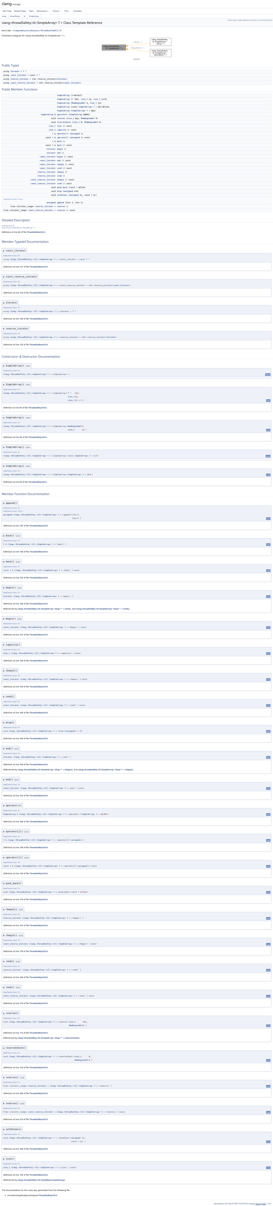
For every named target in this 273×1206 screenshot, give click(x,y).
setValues (62, 195)
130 (21, 318)
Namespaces (42, 11)
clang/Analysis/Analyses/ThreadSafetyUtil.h (37, 30)
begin (60, 149)
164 (21, 686)
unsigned (75, 134)
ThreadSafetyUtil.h (36, 232)
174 (21, 1003)
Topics (31, 11)
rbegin (60, 172)
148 (21, 551)
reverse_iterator (19, 79)
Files (66, 11)
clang (4, 16)
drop (59, 191)
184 (21, 738)
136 (21, 660)
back (59, 141)
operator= (62, 114)
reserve (61, 118)
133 (21, 292)
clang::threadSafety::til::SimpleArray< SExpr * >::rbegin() (45, 769)
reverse (61, 206)
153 (21, 577)
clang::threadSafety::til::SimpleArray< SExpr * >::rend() (44, 608)
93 (21, 482)
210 (21, 1119)
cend (59, 168)
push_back (62, 187)
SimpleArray (34, 16)
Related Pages (20, 11)
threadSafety (15, 16)
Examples (78, 11)
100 (21, 821)
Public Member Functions (247, 20)
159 (21, 764)
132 (21, 344)
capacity (61, 130)
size (59, 126)
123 (21, 1067)
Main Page (7, 11)
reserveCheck (64, 122)
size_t (84, 99)
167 (21, 925)
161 (21, 634)
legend (136, 59)
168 (21, 977)
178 (21, 899)
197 (21, 525)
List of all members (265, 20)
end (58, 153)
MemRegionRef (78, 103)
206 (21, 1093)
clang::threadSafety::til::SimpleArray (31, 259)
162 (21, 795)
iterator (14, 71)
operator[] (62, 134)
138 (21, 847)
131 (21, 266)
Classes (56, 11)
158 (21, 603)
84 (19, 232)
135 (21, 1174)
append (60, 202)
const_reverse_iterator (22, 83)
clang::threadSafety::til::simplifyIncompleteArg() (41, 1180)
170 (21, 951)
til (24, 16)
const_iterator (18, 75)
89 (21, 437)
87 (21, 407)
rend (59, 176)
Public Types (232, 20)
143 (21, 873)
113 (21, 1032)
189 (21, 1148)
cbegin (60, 164)
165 (21, 712)
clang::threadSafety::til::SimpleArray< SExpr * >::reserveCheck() (48, 1038)
